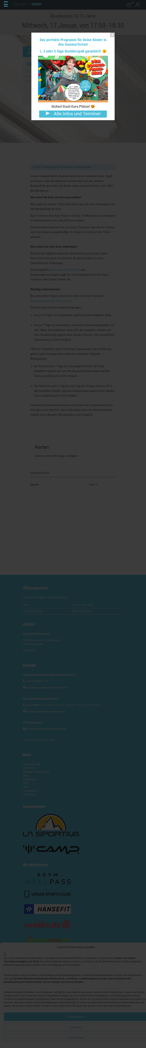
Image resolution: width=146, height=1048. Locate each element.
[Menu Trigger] (6, 4)
